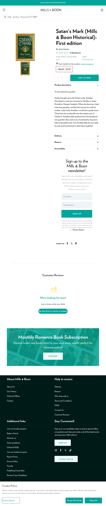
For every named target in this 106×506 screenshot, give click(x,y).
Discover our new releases (53, 3)
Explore (53, 356)
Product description (77, 85)
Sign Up (63, 443)
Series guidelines (13, 443)
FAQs (57, 405)
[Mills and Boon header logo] (51, 10)
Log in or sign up (87, 64)
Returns (77, 142)
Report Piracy (12, 456)
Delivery (77, 135)
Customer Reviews (62, 414)
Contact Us (59, 410)
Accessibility (77, 148)
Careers (10, 401)
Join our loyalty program (16, 428)
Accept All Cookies (74, 500)
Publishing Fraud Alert (15, 470)
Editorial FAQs (13, 447)
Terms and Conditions (63, 401)
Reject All (93, 500)
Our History (11, 391)
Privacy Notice (78, 229)
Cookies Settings (66, 459)
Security (10, 466)
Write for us (11, 438)
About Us (10, 386)
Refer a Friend (12, 433)
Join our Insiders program (17, 452)
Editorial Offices (13, 396)
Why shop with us (61, 396)
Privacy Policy (12, 461)
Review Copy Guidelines (17, 475)
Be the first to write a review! (53, 311)
